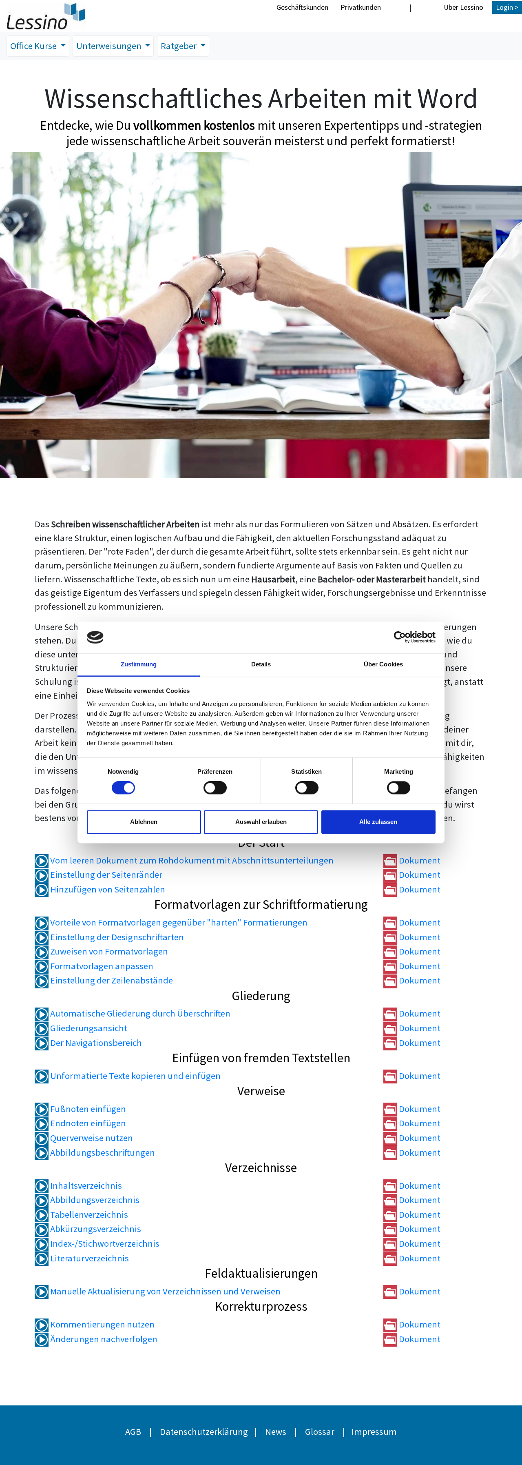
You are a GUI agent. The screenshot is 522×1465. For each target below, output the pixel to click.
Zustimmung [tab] (139, 664)
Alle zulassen (378, 821)
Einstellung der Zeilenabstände (111, 980)
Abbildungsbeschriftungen (102, 1152)
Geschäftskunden (302, 7)
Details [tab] (261, 664)
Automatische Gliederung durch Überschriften (139, 1013)
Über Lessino (463, 7)
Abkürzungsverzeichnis (95, 1228)
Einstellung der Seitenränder (105, 874)
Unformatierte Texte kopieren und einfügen (135, 1075)
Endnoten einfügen (87, 1123)
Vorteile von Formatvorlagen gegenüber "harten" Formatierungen (178, 922)
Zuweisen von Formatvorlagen (108, 951)
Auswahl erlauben (261, 821)
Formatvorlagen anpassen (101, 966)
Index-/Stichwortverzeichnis (104, 1243)
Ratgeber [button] (179, 45)
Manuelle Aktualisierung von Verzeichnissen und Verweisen (165, 1291)
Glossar (319, 1431)
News (275, 1431)
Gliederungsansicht (88, 1028)
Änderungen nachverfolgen (103, 1339)
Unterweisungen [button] (109, 45)
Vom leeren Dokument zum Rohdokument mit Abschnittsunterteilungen (191, 860)
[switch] (215, 788)
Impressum (374, 1431)
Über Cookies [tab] (383, 664)
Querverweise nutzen (91, 1137)
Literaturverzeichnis (89, 1258)
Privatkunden (361, 7)
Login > (507, 7)
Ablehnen (143, 821)
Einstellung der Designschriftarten (116, 937)
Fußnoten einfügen (87, 1108)
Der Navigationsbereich (95, 1042)
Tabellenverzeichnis (88, 1214)
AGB (133, 1431)
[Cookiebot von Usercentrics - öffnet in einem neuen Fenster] (400, 637)
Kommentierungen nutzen (102, 1324)
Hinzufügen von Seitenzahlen (107, 889)
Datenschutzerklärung (204, 1431)
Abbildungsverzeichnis (94, 1199)
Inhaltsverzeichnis (85, 1185)
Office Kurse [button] (34, 45)
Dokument (418, 860)
